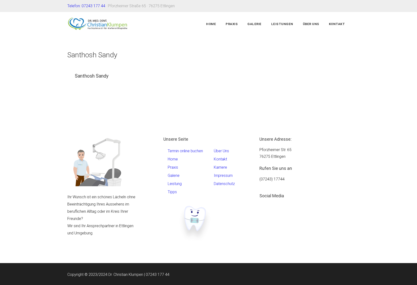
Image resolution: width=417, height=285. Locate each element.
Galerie (254, 24)
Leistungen (282, 24)
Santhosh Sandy (91, 76)
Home (211, 24)
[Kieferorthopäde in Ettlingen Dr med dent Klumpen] (98, 24)
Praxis (232, 24)
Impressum (223, 175)
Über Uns (311, 24)
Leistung (175, 183)
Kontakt (337, 24)
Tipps (172, 192)
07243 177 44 (157, 274)
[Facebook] (268, 216)
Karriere (220, 167)
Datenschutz (224, 183)
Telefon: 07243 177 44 (86, 6)
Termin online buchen (185, 151)
